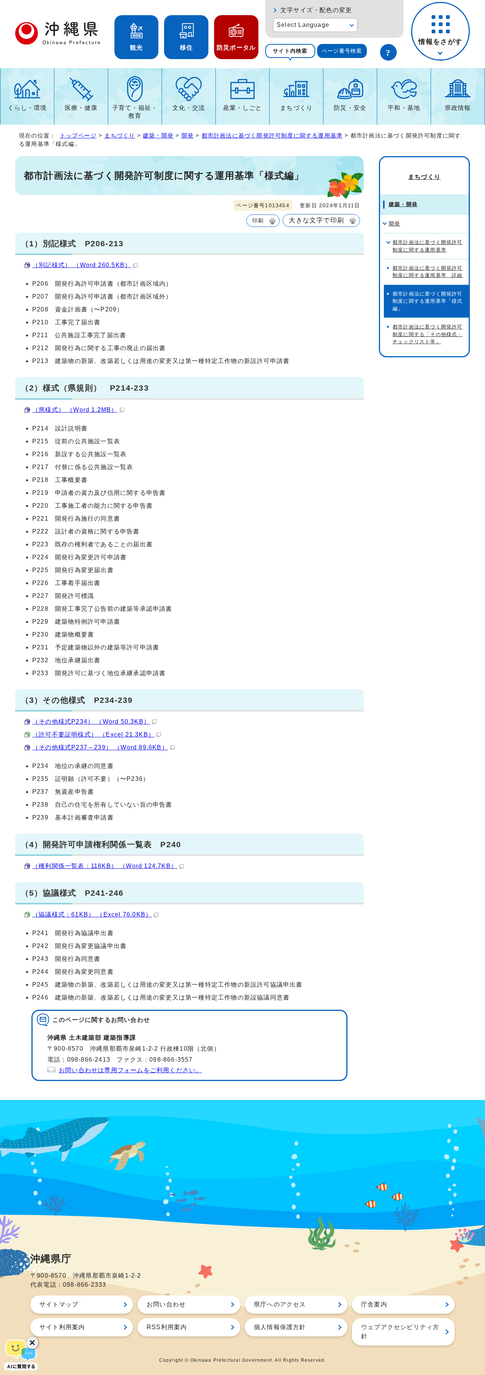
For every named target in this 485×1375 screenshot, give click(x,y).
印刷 (258, 220)
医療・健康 (81, 108)
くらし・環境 (27, 108)
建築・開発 (158, 135)
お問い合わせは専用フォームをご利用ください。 (130, 1070)
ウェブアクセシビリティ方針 (400, 1331)
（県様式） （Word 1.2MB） (75, 410)
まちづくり (296, 108)
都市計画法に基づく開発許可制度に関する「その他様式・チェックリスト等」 (428, 334)
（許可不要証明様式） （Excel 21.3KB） (93, 734)
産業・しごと (242, 108)
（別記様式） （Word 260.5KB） (81, 265)
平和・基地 (404, 108)
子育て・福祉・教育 (135, 112)
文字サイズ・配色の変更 (316, 10)
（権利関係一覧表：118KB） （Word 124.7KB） (104, 866)
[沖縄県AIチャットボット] (21, 1354)
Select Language (303, 25)
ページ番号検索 (342, 51)
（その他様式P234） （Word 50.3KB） (91, 721)
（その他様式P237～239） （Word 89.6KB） (100, 747)
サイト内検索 (290, 51)
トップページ (78, 135)
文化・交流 (188, 108)
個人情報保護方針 (280, 1327)
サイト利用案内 (62, 1327)
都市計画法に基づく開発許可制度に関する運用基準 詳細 (428, 271)
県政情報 (458, 108)
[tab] (290, 51)
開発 (187, 135)
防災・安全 (350, 108)
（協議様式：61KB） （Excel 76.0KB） (92, 914)
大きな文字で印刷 (316, 220)
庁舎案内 (374, 1304)
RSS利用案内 (167, 1327)
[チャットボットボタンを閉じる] (32, 1343)
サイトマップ (58, 1304)
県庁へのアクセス (280, 1304)
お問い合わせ (166, 1304)
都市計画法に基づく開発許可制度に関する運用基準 (272, 135)
